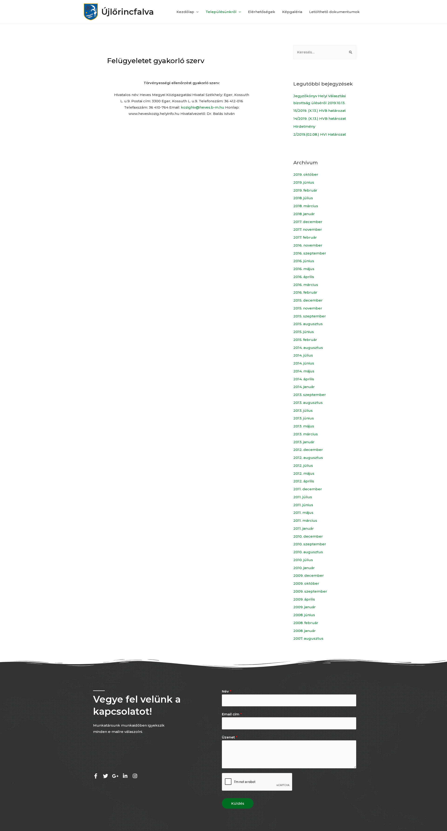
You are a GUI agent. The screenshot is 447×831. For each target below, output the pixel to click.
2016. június (303, 261)
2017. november (307, 229)
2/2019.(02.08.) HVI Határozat (319, 134)
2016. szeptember (309, 253)
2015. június (303, 332)
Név (226, 691)
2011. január (303, 528)
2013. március (305, 434)
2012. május (303, 473)
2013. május (303, 426)
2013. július (303, 410)
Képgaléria (292, 12)
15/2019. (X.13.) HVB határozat (319, 110)
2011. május (303, 512)
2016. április (303, 277)
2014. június (303, 363)
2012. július (303, 465)
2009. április (304, 599)
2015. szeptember (309, 316)
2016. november (307, 245)
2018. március (305, 206)
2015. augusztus (308, 324)
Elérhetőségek (261, 12)
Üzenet (229, 737)
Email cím (232, 714)
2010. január (304, 568)
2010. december (308, 536)
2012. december (308, 449)
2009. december (308, 575)
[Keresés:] (324, 52)
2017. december (307, 222)
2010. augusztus (308, 552)
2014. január (304, 387)
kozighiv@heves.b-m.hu (202, 107)
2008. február (305, 623)
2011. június (303, 505)
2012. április (303, 481)
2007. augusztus (308, 638)
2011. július (302, 497)
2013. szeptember (309, 394)
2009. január (304, 607)
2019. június (303, 182)
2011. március (305, 520)
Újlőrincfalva (127, 12)
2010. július (303, 560)
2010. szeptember (309, 544)
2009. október (306, 583)
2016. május (303, 269)
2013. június (303, 418)
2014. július (303, 355)
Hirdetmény (304, 126)
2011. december (307, 489)
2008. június (304, 615)
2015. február (305, 339)
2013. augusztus (308, 402)
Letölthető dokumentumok (334, 12)
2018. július (303, 198)
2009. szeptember (310, 591)
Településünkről (221, 12)
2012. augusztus (308, 457)
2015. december (308, 300)
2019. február (305, 190)
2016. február (305, 292)
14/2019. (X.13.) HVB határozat (319, 118)
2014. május (303, 371)
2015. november (307, 308)
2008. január (304, 630)
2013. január (304, 442)
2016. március (305, 284)
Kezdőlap (185, 12)
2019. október (305, 174)
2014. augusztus (308, 347)
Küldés (237, 803)
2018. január (304, 214)
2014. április (303, 379)
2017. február (305, 237)
